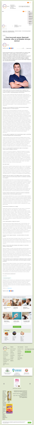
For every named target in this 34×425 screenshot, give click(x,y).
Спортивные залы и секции (20, 356)
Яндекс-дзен (10, 288)
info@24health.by (24, 397)
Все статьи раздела (17, 326)
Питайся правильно (30, 13)
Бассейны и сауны (20, 348)
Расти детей (31, 18)
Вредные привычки (30, 21)
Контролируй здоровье (31, 16)
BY (30, 2)
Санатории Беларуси (19, 353)
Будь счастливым (30, 11)
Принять (29, 422)
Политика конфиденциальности (6, 359)
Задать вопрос (27, 351)
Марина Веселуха (28, 48)
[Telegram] (12, 48)
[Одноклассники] (10, 48)
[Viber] (11, 48)
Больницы (19, 350)
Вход (3, 11)
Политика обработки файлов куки (6, 364)
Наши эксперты (5, 352)
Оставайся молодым (30, 20)
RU (23, 11)
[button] (3, 383)
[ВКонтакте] (9, 48)
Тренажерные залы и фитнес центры (20, 358)
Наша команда (5, 355)
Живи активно (30, 15)
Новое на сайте (7, 330)
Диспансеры (20, 351)
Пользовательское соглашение (6, 361)
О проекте (4, 351)
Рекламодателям (5, 354)
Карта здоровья (30, 23)
